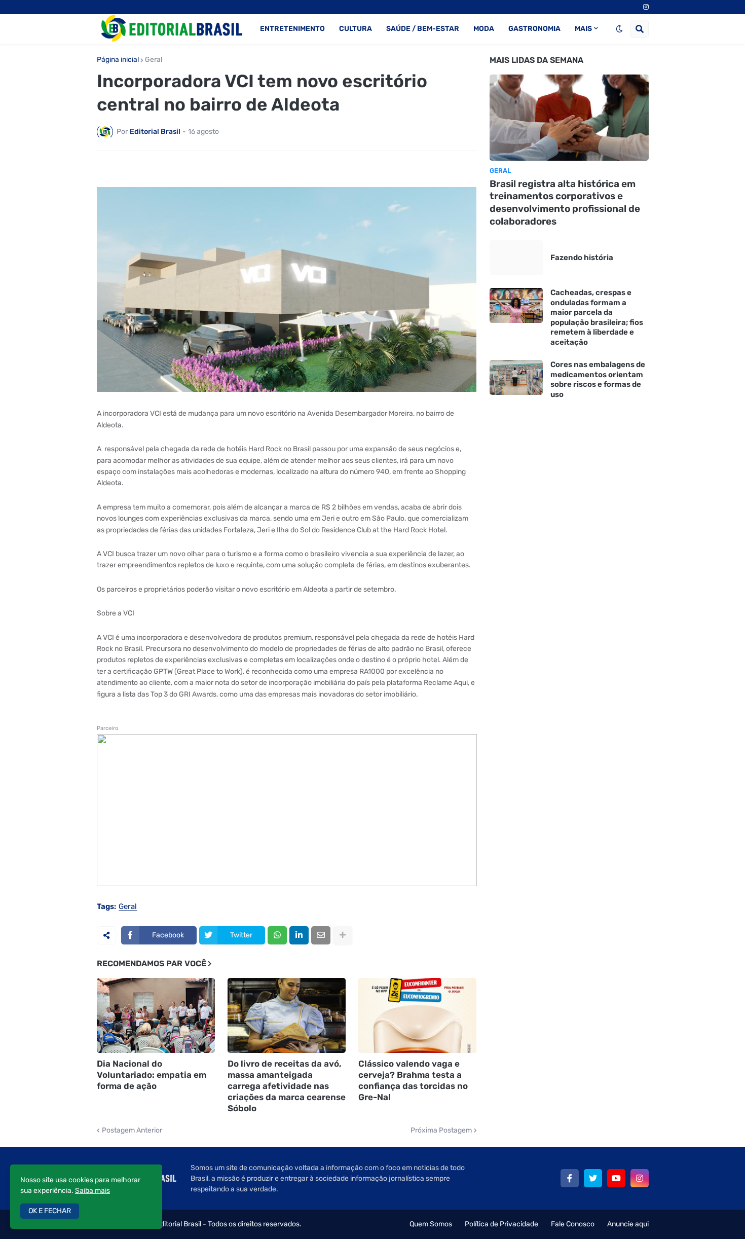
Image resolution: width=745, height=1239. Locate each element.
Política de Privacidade (501, 1224)
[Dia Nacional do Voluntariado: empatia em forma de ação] (156, 1015)
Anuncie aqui (628, 1224)
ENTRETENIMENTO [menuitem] (292, 28)
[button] (619, 29)
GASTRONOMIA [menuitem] (534, 28)
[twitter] (593, 1178)
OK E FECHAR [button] (49, 1211)
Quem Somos (430, 1224)
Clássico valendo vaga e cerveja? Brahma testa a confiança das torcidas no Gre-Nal (413, 1080)
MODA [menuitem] (483, 28)
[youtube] (616, 1178)
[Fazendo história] (516, 257)
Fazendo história (581, 257)
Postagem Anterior (132, 1130)
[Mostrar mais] (342, 935)
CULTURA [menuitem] (355, 28)
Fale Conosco (572, 1224)
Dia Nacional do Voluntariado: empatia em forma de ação (151, 1075)
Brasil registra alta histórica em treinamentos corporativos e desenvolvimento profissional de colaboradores (565, 202)
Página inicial (118, 59)
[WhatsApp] (277, 935)
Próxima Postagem (441, 1130)
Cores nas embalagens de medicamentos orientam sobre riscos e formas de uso (597, 379)
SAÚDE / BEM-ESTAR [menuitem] (422, 28)
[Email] (320, 935)
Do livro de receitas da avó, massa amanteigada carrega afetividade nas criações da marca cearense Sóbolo (287, 1086)
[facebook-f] (570, 1178)
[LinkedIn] (299, 935)
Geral (153, 59)
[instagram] (646, 7)
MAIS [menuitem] (583, 28)
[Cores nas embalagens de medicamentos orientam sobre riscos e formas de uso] (516, 377)
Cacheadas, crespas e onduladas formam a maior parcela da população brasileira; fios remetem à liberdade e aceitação (596, 317)
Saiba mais (92, 1190)
